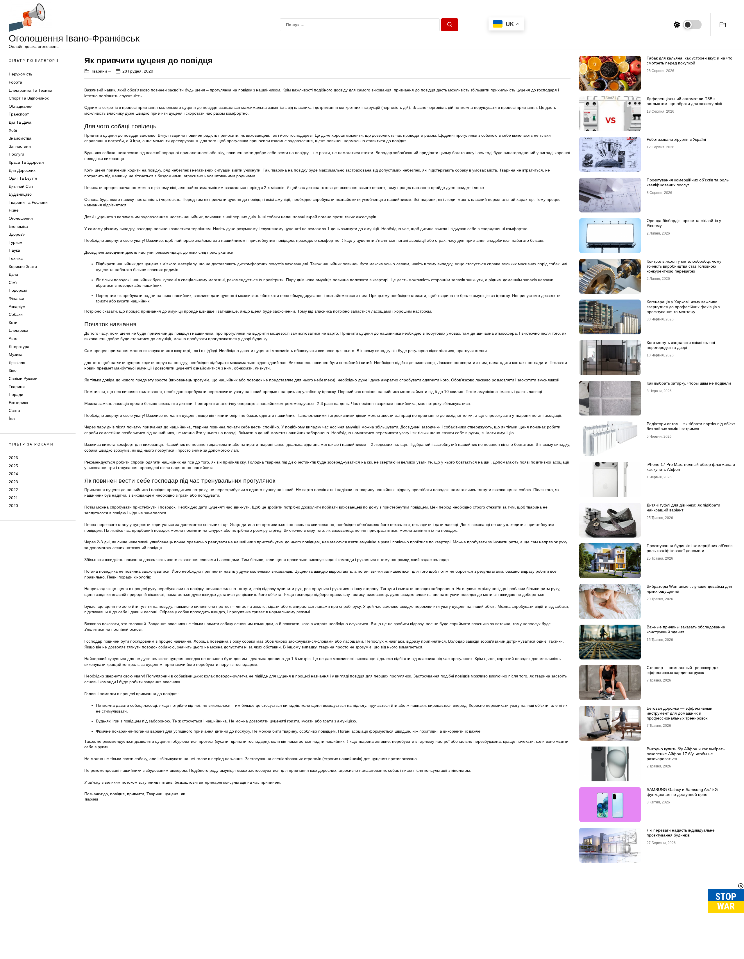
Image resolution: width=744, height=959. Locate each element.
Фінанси (16, 298)
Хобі (13, 130)
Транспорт (19, 114)
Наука (14, 250)
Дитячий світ (21, 186)
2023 (13, 482)
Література (19, 346)
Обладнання (21, 106)
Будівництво (20, 194)
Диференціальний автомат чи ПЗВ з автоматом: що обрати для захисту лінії (684, 101)
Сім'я (14, 282)
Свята (14, 410)
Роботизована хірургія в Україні (676, 139)
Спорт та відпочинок (29, 98)
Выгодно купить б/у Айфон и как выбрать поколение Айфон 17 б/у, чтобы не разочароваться (686, 754)
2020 (13, 505)
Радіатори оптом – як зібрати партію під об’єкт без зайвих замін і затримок (691, 426)
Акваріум (17, 306)
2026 (13, 457)
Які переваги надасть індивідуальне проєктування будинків (681, 832)
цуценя (171, 794)
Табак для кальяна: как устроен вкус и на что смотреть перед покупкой (689, 60)
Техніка (16, 258)
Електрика (18, 330)
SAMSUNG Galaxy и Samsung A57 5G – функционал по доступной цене (684, 792)
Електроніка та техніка (30, 90)
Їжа (12, 418)
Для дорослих (22, 170)
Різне (14, 210)
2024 (13, 473)
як (183, 794)
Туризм (15, 242)
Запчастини (20, 146)
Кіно (13, 370)
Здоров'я (17, 234)
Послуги (16, 154)
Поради (16, 394)
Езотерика (18, 402)
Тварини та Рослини (28, 202)
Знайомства (20, 138)
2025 (13, 465)
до (105, 794)
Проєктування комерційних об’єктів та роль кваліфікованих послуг (688, 182)
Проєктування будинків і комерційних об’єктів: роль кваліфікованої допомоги (690, 548)
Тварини (17, 386)
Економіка (18, 226)
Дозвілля (17, 362)
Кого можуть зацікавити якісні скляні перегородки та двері (681, 345)
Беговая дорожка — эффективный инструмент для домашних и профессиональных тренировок (679, 713)
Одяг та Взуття (23, 178)
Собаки (16, 314)
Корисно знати (23, 266)
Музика (15, 354)
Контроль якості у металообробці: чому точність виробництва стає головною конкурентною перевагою (684, 266)
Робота (15, 82)
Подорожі (18, 290)
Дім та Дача (20, 122)
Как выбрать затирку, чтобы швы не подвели (689, 383)
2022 (13, 489)
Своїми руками (23, 378)
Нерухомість (20, 74)
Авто (13, 338)
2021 (13, 497)
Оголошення (21, 218)
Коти (13, 322)
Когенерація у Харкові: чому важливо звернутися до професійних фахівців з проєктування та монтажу (683, 307)
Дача (13, 274)
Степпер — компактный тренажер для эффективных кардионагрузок (683, 670)
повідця (117, 794)
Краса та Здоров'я (26, 162)
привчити (135, 794)
